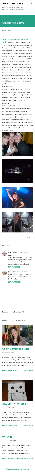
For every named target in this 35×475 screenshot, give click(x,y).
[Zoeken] (27, 3)
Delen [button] (28, 237)
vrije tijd (7, 436)
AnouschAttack (12, 3)
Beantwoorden (14, 267)
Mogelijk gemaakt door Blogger (19, 469)
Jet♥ (9, 252)
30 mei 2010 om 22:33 (19, 272)
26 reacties (12, 370)
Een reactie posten (15, 458)
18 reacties (12, 425)
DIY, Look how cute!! (14, 403)
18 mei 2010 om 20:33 (19, 252)
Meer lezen (28, 370)
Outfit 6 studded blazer (15, 348)
